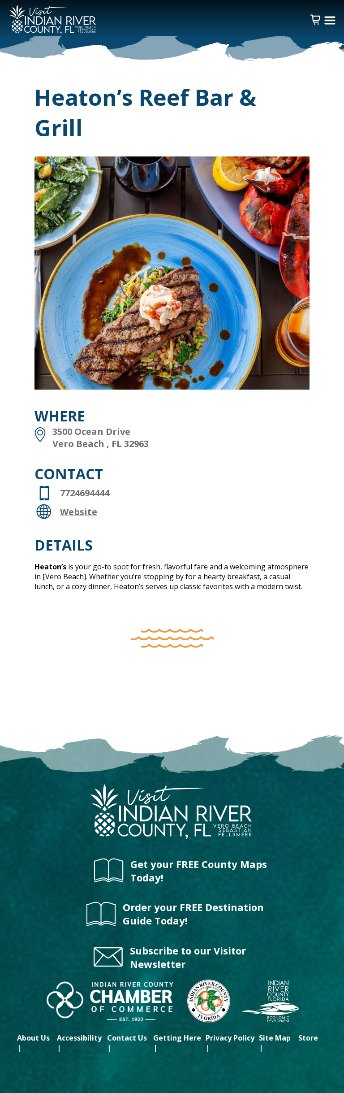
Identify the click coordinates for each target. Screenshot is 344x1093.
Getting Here (177, 1038)
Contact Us (127, 1038)
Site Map (275, 1038)
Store (308, 1038)
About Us (33, 1038)
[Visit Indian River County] (172, 838)
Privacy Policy (230, 1038)
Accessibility (79, 1038)
